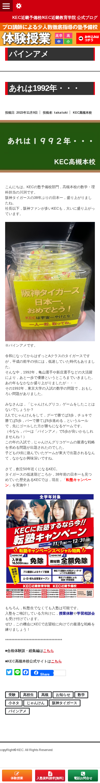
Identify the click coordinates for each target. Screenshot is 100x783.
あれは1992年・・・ (44, 88)
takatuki (61, 112)
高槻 (44, 695)
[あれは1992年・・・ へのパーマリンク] (50, 171)
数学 (81, 695)
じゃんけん (36, 703)
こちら (48, 651)
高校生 (28, 695)
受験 (12, 695)
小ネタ (13, 703)
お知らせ (63, 695)
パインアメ (17, 711)
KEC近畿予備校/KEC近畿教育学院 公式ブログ (54, 17)
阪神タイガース (64, 703)
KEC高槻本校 (82, 112)
